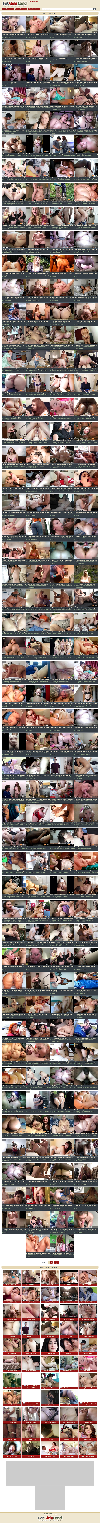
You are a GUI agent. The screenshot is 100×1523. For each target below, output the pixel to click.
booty (77, 348)
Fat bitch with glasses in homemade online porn (14, 250)
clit (95, 227)
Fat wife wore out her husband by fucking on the (86, 919)
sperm (77, 491)
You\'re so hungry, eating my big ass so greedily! (86, 609)
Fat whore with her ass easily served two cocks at (14, 441)
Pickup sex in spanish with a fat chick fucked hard (38, 872)
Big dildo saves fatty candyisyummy (14, 632)
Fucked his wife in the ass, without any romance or (38, 800)
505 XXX (50, 1285)
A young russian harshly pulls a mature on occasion (38, 322)
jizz (95, 322)
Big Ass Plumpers (69, 1302)
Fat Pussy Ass (50, 1319)
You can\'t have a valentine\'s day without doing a (38, 1015)
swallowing (12, 776)
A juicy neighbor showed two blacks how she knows (86, 943)
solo (22, 203)
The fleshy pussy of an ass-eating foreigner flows (14, 298)
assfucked (30, 300)
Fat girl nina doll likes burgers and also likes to (38, 394)
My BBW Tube (12, 1370)
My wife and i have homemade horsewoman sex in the (38, 609)
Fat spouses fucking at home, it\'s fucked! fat (62, 609)
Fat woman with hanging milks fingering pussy (14, 752)
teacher (65, 561)
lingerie (29, 969)
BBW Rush (88, 1439)
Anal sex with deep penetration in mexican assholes (86, 537)
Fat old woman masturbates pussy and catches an (38, 155)
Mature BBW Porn (12, 1285)
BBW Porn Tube (69, 1439)
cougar (39, 1087)
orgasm (38, 131)
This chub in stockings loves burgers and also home (38, 35)
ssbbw (29, 36)
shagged (91, 776)
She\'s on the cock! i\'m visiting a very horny (38, 728)
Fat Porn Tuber (12, 1456)
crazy (91, 657)
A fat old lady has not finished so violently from (14, 967)
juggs (85, 490)
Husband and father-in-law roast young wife (62, 131)
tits (23, 657)
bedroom (54, 850)
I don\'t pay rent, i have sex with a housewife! (38, 59)
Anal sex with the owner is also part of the (14, 1158)
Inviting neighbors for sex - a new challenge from (14, 346)
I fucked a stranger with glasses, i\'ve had (86, 1230)
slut (28, 109)
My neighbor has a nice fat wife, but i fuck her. (62, 728)
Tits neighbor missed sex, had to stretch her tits (14, 800)
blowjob (9, 36)
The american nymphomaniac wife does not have (86, 1015)
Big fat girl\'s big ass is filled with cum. (62, 1087)
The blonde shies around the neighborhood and (86, 585)
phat (35, 1039)
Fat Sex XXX (50, 1336)
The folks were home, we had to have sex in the (86, 1182)
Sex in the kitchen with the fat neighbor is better (86, 322)
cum (95, 800)
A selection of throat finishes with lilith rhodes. (14, 919)
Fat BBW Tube (12, 1302)
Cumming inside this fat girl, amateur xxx (38, 441)
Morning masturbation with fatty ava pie (86, 203)
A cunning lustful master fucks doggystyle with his (62, 848)
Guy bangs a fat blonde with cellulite (14, 154)
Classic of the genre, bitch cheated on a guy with (62, 441)
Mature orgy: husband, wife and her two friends (14, 226)
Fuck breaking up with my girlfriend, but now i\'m (38, 561)
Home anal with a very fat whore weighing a (62, 489)
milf (14, 36)
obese (82, 85)
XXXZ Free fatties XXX (12, 1388)
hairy (46, 322)
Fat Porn (70, 1388)
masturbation (45, 36)
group (88, 754)
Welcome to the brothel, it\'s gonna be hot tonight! (38, 704)
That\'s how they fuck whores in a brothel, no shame (86, 967)
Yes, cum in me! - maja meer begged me (86, 704)
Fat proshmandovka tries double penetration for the (86, 1087)
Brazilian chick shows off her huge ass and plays (14, 991)
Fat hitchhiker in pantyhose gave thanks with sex (38, 274)
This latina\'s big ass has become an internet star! (38, 537)
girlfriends (9, 1112)
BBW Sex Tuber (31, 1353)
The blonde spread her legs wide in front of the (14, 848)
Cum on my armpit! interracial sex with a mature (62, 824)
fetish (10, 348)
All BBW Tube (31, 1439)
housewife (19, 36)
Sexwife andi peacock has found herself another (38, 1230)
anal (61, 36)
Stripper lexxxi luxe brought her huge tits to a (86, 83)
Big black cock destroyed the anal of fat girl (86, 250)
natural (36, 396)
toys (9, 633)
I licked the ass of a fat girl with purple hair (14, 1111)
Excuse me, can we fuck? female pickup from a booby (62, 1206)
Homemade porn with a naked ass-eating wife (86, 59)
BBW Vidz (69, 1353)
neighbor (36, 300)
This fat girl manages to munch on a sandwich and (38, 1158)
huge (29, 85)
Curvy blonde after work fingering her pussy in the (38, 680)
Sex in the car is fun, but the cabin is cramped (62, 1111)
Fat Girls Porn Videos (88, 1302)
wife (12, 37)
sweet (43, 896)
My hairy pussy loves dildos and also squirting (86, 561)
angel (84, 824)
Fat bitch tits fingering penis (14, 417)
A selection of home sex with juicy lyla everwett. (62, 1063)
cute (53, 802)
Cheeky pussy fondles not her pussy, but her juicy (14, 203)
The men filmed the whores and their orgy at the (38, 1134)
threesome (78, 107)
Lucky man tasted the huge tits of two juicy (38, 179)
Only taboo (14, 82)
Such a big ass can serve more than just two (38, 465)
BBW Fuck (31, 1456)
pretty (77, 826)
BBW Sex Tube (31, 1422)
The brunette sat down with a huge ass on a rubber (14, 1230)
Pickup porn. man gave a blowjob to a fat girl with (62, 1230)
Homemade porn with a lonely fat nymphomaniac (38, 250)
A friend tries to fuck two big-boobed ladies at (38, 346)
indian (58, 443)
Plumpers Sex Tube (50, 1370)
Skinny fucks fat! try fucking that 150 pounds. (62, 226)
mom (29, 59)
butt (87, 1206)
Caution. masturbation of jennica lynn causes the (38, 919)
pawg (29, 372)
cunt (29, 1017)
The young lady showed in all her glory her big (14, 1134)
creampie (78, 155)
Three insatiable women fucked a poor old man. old (62, 967)
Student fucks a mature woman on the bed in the (38, 1111)
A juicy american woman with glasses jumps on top (86, 513)
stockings (71, 1254)
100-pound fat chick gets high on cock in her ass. (13, 1182)
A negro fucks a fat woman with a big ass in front (62, 991)
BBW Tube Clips (88, 1422)
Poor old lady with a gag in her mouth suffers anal (13, 728)
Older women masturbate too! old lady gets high (62, 872)
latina (81, 348)
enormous (78, 467)
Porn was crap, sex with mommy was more (86, 680)
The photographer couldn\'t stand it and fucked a (14, 179)
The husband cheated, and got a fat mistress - (62, 250)
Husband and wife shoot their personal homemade (38, 1206)
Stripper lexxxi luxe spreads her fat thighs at (38, 824)
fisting (29, 515)
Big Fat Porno (91, 1404)
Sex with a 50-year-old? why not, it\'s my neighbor (62, 704)
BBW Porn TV (31, 1336)
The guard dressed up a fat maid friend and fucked (62, 83)
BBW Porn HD (50, 1353)
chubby (77, 109)
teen (53, 37)
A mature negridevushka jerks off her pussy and (14, 513)
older (58, 275)
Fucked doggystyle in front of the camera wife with (14, 274)
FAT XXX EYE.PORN (87, 1456)
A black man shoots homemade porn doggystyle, (86, 1063)
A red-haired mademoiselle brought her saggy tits (14, 465)
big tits (53, 61)
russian (11, 204)
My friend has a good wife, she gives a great (38, 226)
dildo (81, 204)
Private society (62, 58)
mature (70, 36)
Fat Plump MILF (32, 1387)
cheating (69, 1039)
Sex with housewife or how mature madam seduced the (86, 394)
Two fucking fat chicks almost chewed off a (62, 346)
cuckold (78, 131)
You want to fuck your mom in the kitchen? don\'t (62, 155)
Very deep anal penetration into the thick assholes (38, 1063)
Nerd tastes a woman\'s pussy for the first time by (38, 107)
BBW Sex (69, 1336)
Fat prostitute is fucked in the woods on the (62, 203)
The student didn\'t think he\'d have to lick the (86, 1134)
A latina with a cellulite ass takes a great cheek (86, 346)
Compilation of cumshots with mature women (62, 537)
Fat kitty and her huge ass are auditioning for (14, 394)
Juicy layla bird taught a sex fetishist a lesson (14, 1206)
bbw (5, 36)
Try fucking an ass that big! (86, 178)
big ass (94, 251)
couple (29, 778)
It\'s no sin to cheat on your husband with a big (38, 848)
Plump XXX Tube (87, 1285)
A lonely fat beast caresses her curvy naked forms (62, 513)
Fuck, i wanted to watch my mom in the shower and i (62, 776)
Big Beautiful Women (50, 1388)
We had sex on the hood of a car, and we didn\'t (86, 1039)
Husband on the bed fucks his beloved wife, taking (62, 896)
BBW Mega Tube (31, 1302)
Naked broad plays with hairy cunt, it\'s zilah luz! (14, 585)
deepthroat (6, 37)
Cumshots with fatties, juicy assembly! (86, 488)
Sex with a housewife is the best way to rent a (86, 657)
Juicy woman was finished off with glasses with (62, 1015)
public (10, 324)
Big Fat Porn (88, 1353)
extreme (34, 37)
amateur (38, 36)
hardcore (30, 754)
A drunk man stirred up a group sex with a (38, 776)
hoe (47, 705)
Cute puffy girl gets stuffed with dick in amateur (14, 537)
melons (53, 204)
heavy (29, 83)
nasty (29, 993)
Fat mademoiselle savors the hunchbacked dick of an (38, 1182)
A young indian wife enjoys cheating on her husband (14, 824)
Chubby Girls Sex (88, 1336)
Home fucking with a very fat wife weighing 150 (62, 585)
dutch (39, 896)
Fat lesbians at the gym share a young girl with (38, 1087)
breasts (5, 658)
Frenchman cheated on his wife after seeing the (14, 943)
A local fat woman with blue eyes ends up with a (38, 131)
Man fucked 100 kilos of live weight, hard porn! (14, 1087)
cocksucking (12, 396)
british (22, 179)
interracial (44, 131)
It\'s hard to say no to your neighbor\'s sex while (38, 83)
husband (78, 921)
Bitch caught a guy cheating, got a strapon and (14, 704)
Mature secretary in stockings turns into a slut (14, 489)
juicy (42, 179)
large (29, 181)
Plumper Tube (50, 1456)
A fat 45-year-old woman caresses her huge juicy (86, 298)
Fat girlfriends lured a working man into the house (38, 1039)
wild (47, 83)
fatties (29, 37)
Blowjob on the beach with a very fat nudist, (14, 322)
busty (66, 872)
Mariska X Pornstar (21, 9)
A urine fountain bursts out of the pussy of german (38, 896)
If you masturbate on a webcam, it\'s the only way (38, 657)
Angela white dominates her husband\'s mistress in (62, 1039)
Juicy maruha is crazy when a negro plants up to (86, 131)
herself (10, 419)
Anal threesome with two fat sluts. (86, 632)
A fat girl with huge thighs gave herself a (62, 298)
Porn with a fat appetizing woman (14, 1062)
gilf (4, 730)
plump (53, 1184)
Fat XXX (12, 1336)
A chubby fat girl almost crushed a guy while (86, 155)
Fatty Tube (31, 1319)
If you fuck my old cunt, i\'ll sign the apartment (62, 370)
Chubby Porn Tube (88, 1370)
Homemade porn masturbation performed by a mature (62, 322)
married (64, 1232)
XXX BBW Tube (69, 1456)
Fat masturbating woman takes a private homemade (14, 896)
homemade (16, 59)
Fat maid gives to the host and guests (62, 1181)
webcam (54, 515)
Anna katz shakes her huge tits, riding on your (14, 657)
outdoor (54, 203)
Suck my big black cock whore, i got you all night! (62, 943)
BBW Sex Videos (33, 1404)
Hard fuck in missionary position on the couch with (86, 776)
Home (8, 9)
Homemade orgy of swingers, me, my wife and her (38, 489)
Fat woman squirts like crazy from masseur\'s (86, 991)
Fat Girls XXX (12, 1422)
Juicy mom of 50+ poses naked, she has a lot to (38, 370)
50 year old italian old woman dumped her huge (62, 107)
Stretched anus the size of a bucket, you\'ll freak (14, 59)
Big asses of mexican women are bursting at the (38, 585)
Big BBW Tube (69, 1285)
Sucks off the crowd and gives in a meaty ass (86, 441)
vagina (38, 107)
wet (71, 1063)
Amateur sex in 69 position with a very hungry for (14, 680)
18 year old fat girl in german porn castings (62, 418)
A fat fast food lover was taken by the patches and (14, 1039)
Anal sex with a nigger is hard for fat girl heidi (86, 728)
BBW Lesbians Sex (69, 1370)
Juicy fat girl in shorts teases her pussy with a (62, 633)
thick (58, 85)
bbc (81, 37)
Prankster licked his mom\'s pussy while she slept (14, 131)
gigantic (47, 179)
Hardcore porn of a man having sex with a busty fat (62, 394)
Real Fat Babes (12, 1439)
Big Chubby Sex (88, 1388)
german (53, 83)
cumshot (91, 490)
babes (22, 872)
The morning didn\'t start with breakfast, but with (86, 1158)
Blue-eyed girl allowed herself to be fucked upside (86, 274)
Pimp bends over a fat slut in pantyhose (62, 1254)
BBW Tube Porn (50, 1302)
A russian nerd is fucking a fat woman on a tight (62, 919)
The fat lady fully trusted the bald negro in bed (62, 179)
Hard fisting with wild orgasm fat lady (38, 512)
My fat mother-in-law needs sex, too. (86, 225)
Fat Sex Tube (12, 1353)
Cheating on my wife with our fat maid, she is (86, 1111)
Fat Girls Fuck (12, 1319)
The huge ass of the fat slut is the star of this (14, 609)
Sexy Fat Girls (12, 1405)
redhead (6, 467)
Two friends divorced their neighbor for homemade (14, 1015)
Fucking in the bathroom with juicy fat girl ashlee (38, 752)
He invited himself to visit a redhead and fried (62, 1158)
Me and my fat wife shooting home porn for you (86, 872)
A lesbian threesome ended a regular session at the (86, 752)
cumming (36, 442)
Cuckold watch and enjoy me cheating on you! (62, 752)
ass (70, 418)
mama (33, 59)
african (82, 36)
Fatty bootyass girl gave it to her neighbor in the (38, 298)
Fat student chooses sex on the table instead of (86, 896)
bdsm (58, 1041)
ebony (5, 873)
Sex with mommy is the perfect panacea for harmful (86, 465)
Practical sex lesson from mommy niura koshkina (14, 370)
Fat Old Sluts (69, 1405)
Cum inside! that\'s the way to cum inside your (62, 680)
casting (48, 824)
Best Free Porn (33, 9)
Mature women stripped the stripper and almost (14, 561)
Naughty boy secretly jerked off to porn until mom (14, 107)
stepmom (59, 107)
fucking (53, 563)
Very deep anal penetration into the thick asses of (86, 107)
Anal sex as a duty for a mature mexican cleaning (62, 35)
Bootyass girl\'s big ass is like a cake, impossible (62, 800)
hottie (47, 1111)
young (17, 83)
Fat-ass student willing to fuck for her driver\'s (86, 370)
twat (53, 611)
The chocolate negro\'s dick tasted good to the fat (38, 418)
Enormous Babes (88, 1319)
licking (68, 442)
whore (48, 107)
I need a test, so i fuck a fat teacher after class (62, 561)
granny (53, 36)
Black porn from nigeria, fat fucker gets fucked (14, 872)
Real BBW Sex (31, 1370)
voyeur (37, 252)
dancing (30, 826)
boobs (72, 513)
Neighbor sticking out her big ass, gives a (86, 1206)
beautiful (45, 681)
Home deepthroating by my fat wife (14, 34)
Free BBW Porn (31, 1285)
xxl (20, 633)
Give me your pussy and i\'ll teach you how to (38, 633)
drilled (77, 419)
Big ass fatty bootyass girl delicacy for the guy (62, 1134)
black (77, 252)
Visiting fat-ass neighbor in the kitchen (86, 823)
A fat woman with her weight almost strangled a (86, 35)
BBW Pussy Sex (50, 1405)
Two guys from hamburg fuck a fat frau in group (38, 991)
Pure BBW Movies (50, 1422)
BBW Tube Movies (69, 1422)
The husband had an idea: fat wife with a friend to (38, 943)
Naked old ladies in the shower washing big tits (62, 657)
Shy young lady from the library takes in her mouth (14, 776)
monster (42, 466)
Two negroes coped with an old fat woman (62, 274)
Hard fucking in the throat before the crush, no (38, 967)
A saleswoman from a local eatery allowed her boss (62, 465)
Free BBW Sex (69, 1319)
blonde (81, 587)
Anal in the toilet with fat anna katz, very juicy (38, 203)
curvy (24, 633)
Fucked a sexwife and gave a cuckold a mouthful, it (86, 848)
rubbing (40, 1063)
